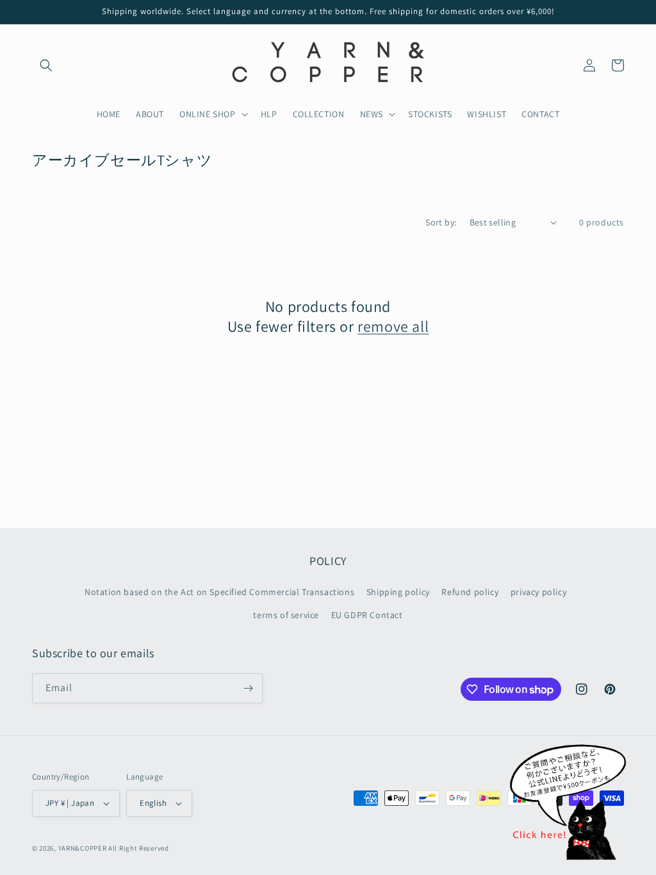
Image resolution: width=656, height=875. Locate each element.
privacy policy (538, 592)
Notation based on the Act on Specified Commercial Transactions (219, 592)
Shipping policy (398, 592)
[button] (46, 65)
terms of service (286, 615)
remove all (393, 326)
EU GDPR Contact (367, 615)
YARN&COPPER (83, 848)
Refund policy (469, 592)
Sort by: (440, 222)
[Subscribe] (248, 688)
